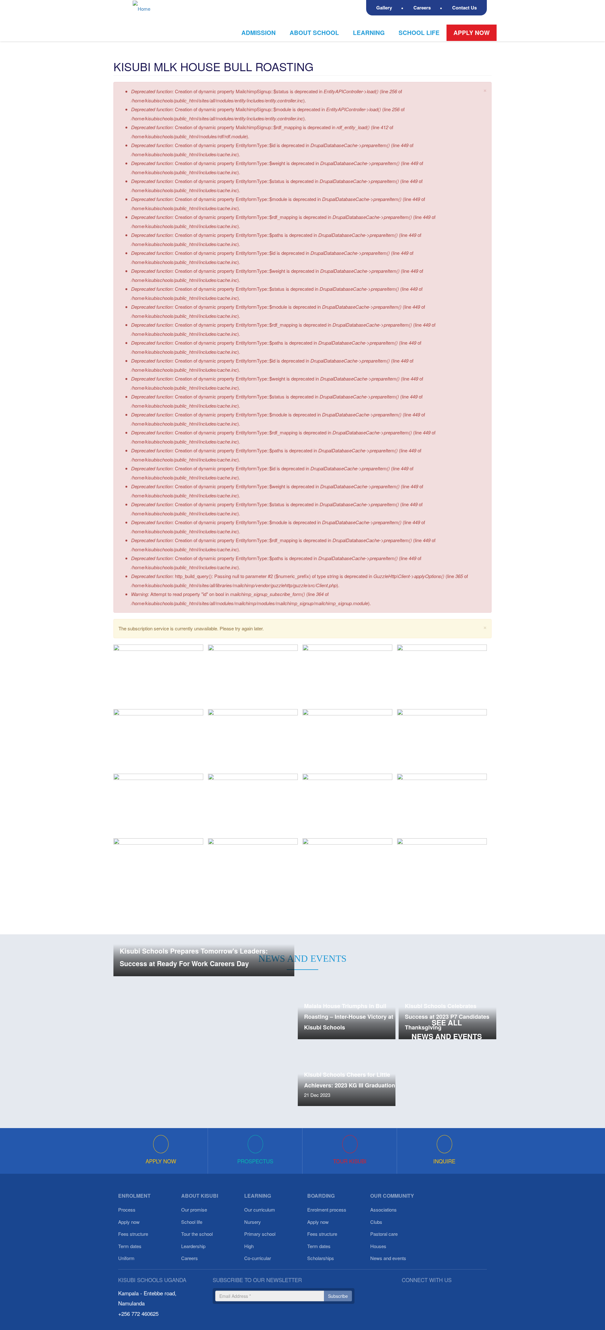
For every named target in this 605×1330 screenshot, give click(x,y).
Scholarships (320, 1258)
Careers (422, 7)
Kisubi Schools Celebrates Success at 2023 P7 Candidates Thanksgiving (447, 1016)
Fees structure (133, 1233)
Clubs (376, 1221)
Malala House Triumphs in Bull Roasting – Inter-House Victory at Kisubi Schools (348, 1016)
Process (126, 1209)
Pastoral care (384, 1233)
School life (419, 32)
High (249, 1246)
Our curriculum (259, 1209)
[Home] (144, 8)
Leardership (193, 1246)
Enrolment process (326, 1209)
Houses (378, 1246)
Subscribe (338, 1296)
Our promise (194, 1209)
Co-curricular (257, 1258)
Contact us (464, 7)
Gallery (384, 7)
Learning (369, 32)
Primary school (259, 1233)
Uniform (126, 1258)
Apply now (471, 32)
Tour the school (197, 1233)
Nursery (252, 1221)
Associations (383, 1209)
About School (314, 32)
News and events (388, 1258)
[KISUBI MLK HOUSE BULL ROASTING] (158, 674)
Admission (258, 32)
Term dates (129, 1246)
